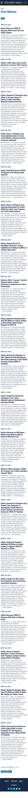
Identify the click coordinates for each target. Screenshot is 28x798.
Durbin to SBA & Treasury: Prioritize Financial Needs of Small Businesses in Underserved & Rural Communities (14, 283)
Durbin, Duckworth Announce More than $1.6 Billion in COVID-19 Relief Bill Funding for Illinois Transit (13, 692)
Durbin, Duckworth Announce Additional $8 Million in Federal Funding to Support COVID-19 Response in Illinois (12, 545)
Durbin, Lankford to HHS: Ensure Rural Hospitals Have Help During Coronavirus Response (13, 580)
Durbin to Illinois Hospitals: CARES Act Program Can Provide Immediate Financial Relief (14, 470)
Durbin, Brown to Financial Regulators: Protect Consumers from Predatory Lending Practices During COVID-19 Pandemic (13, 654)
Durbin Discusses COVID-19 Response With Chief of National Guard (12, 617)
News (2, 9)
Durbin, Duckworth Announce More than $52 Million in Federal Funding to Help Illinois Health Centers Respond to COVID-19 (13, 321)
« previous (4, 771)
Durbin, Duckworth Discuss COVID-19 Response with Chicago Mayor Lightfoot (13, 172)
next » (9, 771)
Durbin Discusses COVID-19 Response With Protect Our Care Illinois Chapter (12, 30)
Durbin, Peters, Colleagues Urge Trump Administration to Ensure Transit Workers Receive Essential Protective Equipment (13, 136)
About (7, 781)
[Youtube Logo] (17, 789)
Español (18, 2)
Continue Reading (16, 55)
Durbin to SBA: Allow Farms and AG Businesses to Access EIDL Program (14, 63)
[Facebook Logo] (9, 789)
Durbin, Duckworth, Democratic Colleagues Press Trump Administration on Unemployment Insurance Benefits (13, 398)
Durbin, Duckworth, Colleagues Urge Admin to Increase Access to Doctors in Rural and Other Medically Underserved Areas (14, 98)
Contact (14, 785)
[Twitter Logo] (11, 789)
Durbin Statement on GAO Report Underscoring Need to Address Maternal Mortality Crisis (13, 434)
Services (14, 781)
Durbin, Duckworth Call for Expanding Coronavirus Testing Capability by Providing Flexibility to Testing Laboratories (14, 246)
